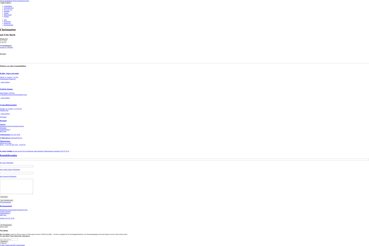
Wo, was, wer (8, 9)
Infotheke (7, 11)
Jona (5, 20)
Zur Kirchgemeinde (6, 225)
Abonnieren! (4, 241)
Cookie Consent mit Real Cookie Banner (12, 245)
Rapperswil (7, 23)
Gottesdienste (8, 6)
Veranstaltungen (9, 8)
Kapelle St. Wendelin (6, 47)
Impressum (10, 243)
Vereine (6, 13)
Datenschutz (18, 243)
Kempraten (7, 21)
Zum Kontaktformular (6, 200)
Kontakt (6, 16)
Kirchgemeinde (8, 25)
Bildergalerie (8, 15)
